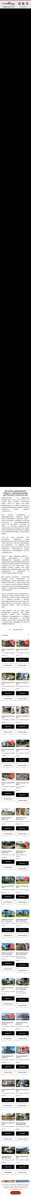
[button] (23, 7)
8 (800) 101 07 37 (9, 7)
